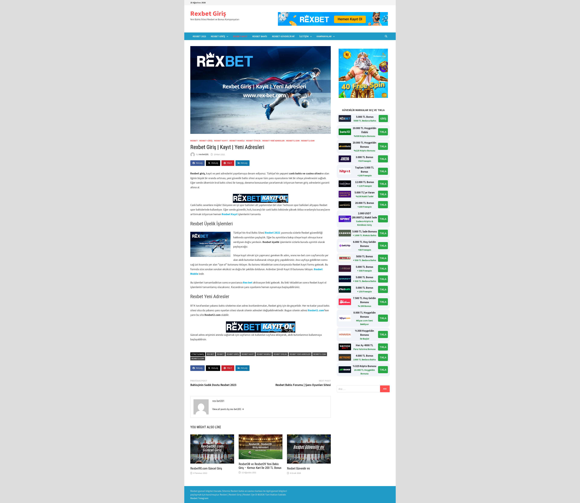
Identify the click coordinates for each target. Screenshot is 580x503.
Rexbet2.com (307, 140)
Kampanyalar (324, 36)
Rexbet (194, 140)
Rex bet (247, 282)
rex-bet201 (204, 154)
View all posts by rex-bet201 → (228, 409)
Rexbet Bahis (259, 36)
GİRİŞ (383, 118)
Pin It (229, 163)
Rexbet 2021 (272, 232)
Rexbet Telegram (199, 498)
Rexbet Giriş (208, 13)
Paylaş (199, 163)
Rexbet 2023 (199, 36)
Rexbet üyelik (253, 140)
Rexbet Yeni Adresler (273, 140)
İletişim (304, 36)
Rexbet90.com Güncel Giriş (206, 468)
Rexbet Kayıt (240, 36)
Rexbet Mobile (237, 140)
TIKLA (383, 132)
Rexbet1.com (293, 140)
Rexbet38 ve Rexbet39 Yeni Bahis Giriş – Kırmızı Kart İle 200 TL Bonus (260, 466)
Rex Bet (210, 354)
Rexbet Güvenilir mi (283, 36)
